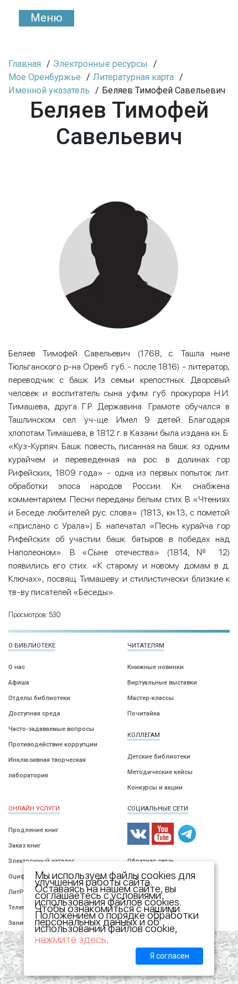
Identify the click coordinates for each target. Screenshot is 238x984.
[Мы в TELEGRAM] (187, 833)
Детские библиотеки (158, 756)
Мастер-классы (150, 698)
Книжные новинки (155, 667)
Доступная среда (34, 713)
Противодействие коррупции (52, 744)
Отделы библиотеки (39, 698)
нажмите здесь (70, 939)
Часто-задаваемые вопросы (51, 729)
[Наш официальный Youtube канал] (163, 833)
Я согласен (169, 955)
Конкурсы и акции (155, 787)
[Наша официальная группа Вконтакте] (138, 833)
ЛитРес (19, 892)
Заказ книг (24, 845)
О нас (16, 667)
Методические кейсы (160, 772)
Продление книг (33, 830)
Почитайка (143, 713)
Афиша (18, 682)
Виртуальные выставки (162, 682)
